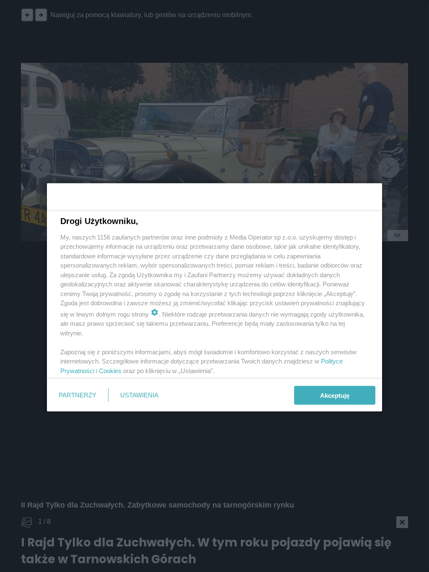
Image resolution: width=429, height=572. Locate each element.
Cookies (110, 370)
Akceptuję (334, 395)
